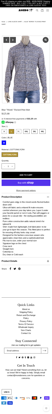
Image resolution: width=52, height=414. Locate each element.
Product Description (12, 197)
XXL (26, 131)
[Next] (13, 40)
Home (3, 21)
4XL (42, 131)
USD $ (6, 392)
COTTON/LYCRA (10, 155)
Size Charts (26, 330)
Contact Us (26, 333)
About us (26, 309)
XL (18, 131)
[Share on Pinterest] (19, 269)
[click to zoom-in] (46, 40)
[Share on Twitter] (15, 269)
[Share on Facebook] (10, 269)
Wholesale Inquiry (26, 327)
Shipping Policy (26, 312)
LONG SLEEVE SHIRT (15, 21)
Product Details (9, 261)
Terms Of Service (26, 324)
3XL (34, 131)
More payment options (26, 190)
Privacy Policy (26, 321)
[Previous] (6, 40)
